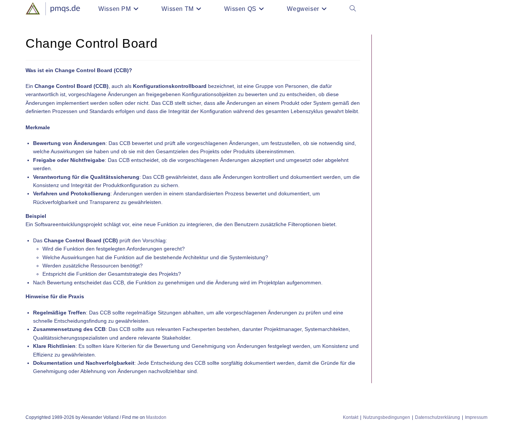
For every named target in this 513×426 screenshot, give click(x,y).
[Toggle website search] (352, 9)
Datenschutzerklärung (437, 417)
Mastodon (156, 417)
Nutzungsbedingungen (386, 417)
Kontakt (350, 417)
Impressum (476, 417)
